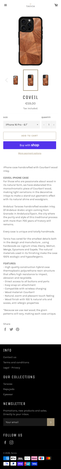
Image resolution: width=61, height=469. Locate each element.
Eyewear (8, 394)
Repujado (8, 389)
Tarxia (14, 453)
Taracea (7, 383)
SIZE (5, 117)
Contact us (9, 357)
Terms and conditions (16, 362)
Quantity (46, 117)
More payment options (29, 153)
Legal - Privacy (11, 367)
